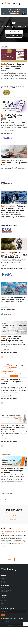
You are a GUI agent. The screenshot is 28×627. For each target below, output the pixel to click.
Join (3, 615)
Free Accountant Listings (6, 590)
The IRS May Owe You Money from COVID (11, 116)
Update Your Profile (4, 591)
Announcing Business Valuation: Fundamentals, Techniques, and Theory (12, 66)
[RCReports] (7, 183)
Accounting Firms (4, 580)
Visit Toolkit (4, 438)
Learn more (4, 175)
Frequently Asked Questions (6, 593)
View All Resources (14, 35)
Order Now (4, 306)
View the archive (19, 543)
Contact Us (3, 599)
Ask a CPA (3, 581)
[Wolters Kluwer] (7, 314)
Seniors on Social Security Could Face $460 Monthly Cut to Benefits (14, 255)
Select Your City (13, 519)
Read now (4, 221)
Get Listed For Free (4, 587)
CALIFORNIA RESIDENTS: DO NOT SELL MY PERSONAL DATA (12, 618)
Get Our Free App (4, 582)
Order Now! (4, 83)
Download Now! (5, 349)
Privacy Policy (3, 604)
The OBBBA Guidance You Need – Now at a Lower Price (14, 298)
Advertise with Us (4, 601)
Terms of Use (3, 606)
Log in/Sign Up (4, 588)
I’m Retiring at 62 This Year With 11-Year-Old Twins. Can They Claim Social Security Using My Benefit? (13, 209)
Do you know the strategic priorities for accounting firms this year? (12, 338)
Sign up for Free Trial (6, 395)
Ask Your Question (5, 547)
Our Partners (3, 600)
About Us (3, 597)
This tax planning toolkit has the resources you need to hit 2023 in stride (13, 427)
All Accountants (4, 578)
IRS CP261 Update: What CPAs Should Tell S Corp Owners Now (14, 163)
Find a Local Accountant (6, 577)
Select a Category (13, 31)
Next (6, 46)
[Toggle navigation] (2, 3)
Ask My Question (7, 559)
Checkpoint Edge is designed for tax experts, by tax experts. (13, 381)
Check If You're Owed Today (8, 130)
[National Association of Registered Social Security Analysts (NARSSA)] (7, 230)
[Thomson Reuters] (7, 357)
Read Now (4, 485)
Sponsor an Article (4, 603)
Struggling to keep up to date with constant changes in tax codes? (13, 470)
